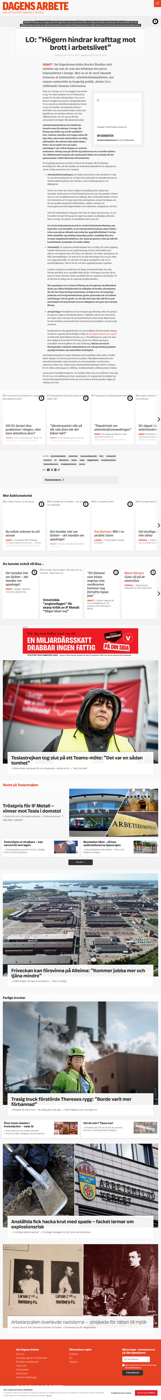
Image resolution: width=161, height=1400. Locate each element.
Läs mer (49, 1395)
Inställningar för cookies (121, 1393)
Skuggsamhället (92, 460)
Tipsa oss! (21, 1366)
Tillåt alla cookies (146, 1393)
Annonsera (21, 1373)
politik (82, 460)
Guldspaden (22, 1370)
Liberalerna (48, 460)
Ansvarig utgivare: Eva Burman (31, 1358)
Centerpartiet (111, 456)
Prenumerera (132, 1373)
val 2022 (82, 464)
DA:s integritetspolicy (133, 1368)
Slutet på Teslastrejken (20, 785)
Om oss (20, 1354)
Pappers (73, 1362)
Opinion (74, 460)
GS (70, 1358)
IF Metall (73, 1354)
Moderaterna (63, 460)
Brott (101, 456)
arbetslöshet (73, 456)
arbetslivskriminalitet (58, 456)
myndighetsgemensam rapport (103, 333)
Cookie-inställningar (26, 1377)
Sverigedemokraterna (68, 464)
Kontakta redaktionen (27, 1362)
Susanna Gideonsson (51, 464)
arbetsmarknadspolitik (89, 456)
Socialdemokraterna (108, 460)
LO (55, 460)
